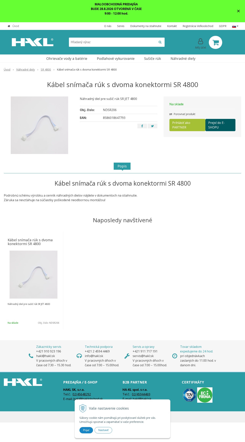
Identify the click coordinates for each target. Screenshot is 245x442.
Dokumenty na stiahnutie (145, 26)
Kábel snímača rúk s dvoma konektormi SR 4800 (30, 242)
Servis (120, 26)
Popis (122, 166)
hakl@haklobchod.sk (88, 399)
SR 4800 (46, 69)
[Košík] (215, 42)
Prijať (86, 430)
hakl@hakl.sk (142, 399)
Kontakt (172, 26)
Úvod (15, 26)
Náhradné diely (25, 69)
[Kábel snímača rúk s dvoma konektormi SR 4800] (39, 125)
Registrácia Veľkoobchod (198, 26)
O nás (107, 26)
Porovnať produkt (184, 114)
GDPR (222, 26)
